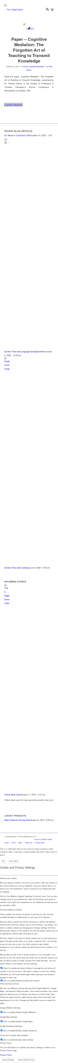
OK (3, 861)
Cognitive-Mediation (13, 104)
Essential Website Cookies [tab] (11, 909)
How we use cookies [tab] (8, 878)
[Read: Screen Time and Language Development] (6, 142)
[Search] (46, 9)
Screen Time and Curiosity (16, 567)
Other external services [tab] (9, 983)
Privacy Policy (6, 1055)
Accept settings (8, 1059)
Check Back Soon (12, 794)
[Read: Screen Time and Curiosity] (6, 368)
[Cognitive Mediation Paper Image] (29, 28)
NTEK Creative (47, 839)
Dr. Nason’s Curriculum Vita (17, 135)
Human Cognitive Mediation (33, 66)
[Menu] (52, 9)
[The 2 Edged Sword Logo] (24, 9)
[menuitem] (46, 9)
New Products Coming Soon (17, 819)
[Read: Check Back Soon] (6, 603)
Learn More (13, 861)
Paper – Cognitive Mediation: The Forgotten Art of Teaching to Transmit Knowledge (29, 50)
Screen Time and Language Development (23, 351)
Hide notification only (26, 1059)
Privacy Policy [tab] (6, 1043)
